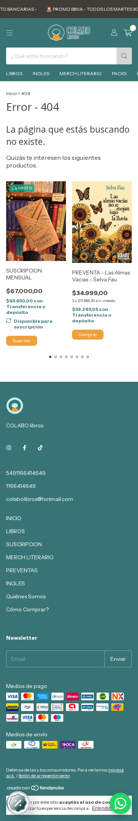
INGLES (41, 73)
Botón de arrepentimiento (44, 775)
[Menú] (9, 33)
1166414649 (21, 486)
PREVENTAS (22, 570)
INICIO (13, 518)
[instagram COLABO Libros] (9, 447)
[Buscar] (124, 56)
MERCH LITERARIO (80, 73)
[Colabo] (120, 803)
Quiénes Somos (26, 596)
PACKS (119, 73)
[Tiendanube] (36, 789)
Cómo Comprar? (27, 609)
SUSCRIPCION (24, 544)
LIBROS (14, 73)
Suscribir (21, 340)
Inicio (11, 93)
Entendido (102, 808)
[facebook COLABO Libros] (24, 447)
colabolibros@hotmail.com (39, 499)
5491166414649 (26, 473)
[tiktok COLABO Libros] (40, 447)
